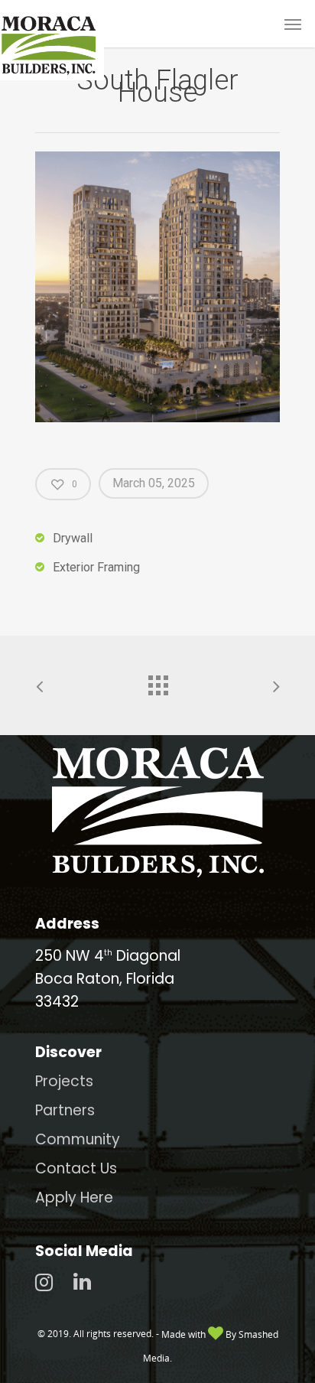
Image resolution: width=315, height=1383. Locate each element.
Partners (65, 1110)
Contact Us (76, 1168)
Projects (64, 1081)
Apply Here (74, 1197)
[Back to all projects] (157, 681)
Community (77, 1139)
